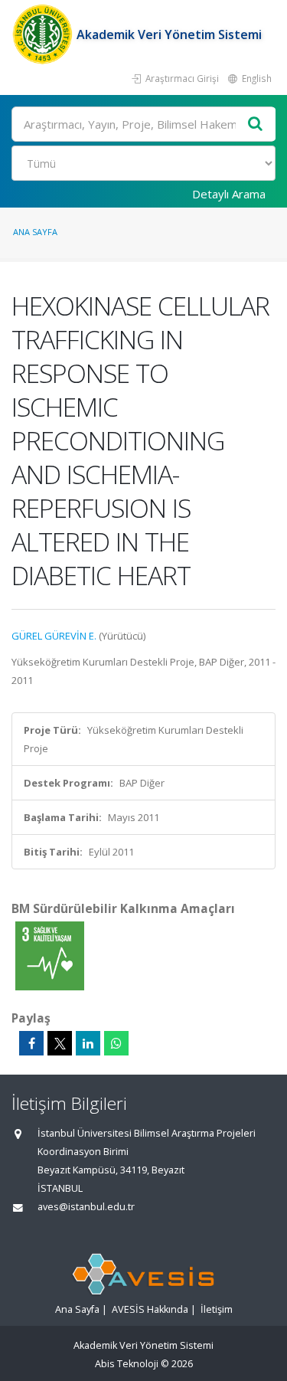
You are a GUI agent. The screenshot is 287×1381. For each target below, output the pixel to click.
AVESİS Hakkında (150, 1309)
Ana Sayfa (35, 231)
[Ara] (256, 124)
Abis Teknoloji (126, 1363)
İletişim (217, 1309)
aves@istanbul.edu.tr (86, 1206)
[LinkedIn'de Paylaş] (88, 1043)
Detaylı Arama (229, 193)
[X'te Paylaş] (59, 1043)
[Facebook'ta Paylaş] (31, 1043)
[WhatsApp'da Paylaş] (116, 1043)
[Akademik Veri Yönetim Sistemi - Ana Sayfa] (44, 34)
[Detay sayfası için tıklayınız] (49, 955)
